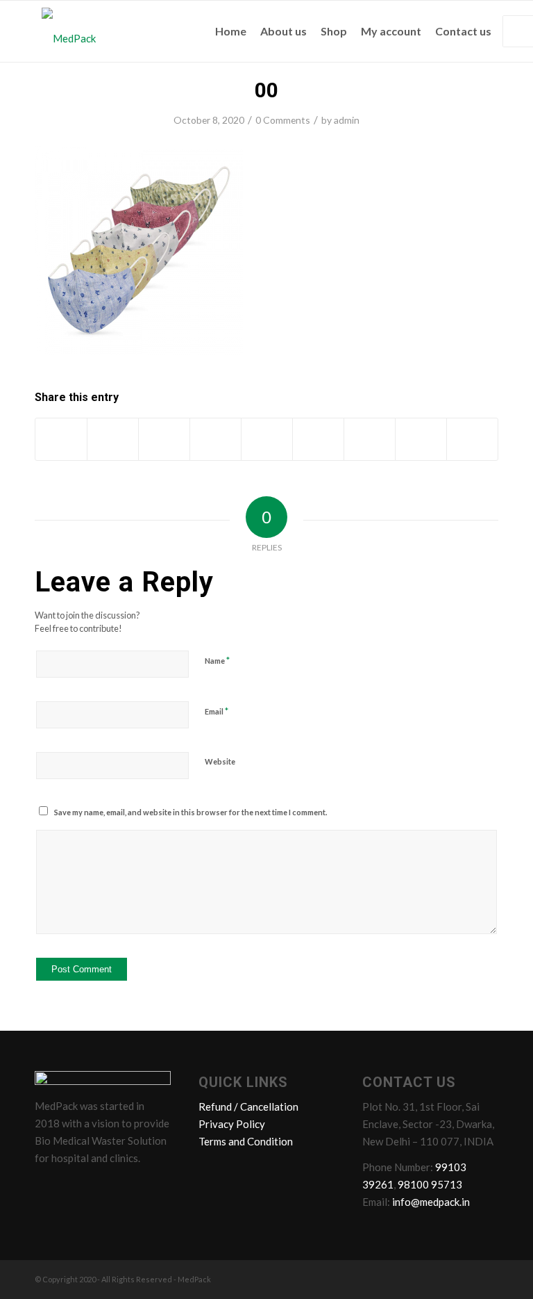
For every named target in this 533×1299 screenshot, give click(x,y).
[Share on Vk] (369, 439)
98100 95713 (430, 1184)
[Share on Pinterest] (215, 439)
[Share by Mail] (472, 439)
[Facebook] (48, 1188)
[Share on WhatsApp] (164, 439)
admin (346, 120)
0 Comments (282, 120)
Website (220, 761)
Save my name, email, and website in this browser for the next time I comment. (190, 812)
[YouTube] (127, 1188)
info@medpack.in (431, 1201)
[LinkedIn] (100, 1188)
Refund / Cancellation (248, 1106)
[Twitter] (74, 1188)
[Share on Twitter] (112, 439)
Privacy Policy (231, 1124)
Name (217, 660)
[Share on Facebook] (61, 439)
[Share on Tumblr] (318, 439)
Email (216, 711)
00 (266, 90)
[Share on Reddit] (421, 439)
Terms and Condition (245, 1141)
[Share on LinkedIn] (267, 439)
